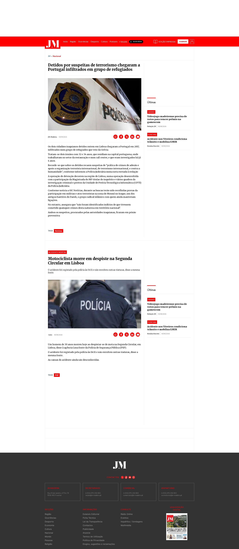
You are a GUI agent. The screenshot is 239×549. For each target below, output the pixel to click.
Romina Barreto (153, 146)
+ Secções (123, 42)
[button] (192, 41)
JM (49, 56)
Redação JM (151, 126)
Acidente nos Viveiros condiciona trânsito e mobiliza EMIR (167, 140)
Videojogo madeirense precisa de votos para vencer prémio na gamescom (167, 119)
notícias (58, 231)
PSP (57, 375)
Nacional (57, 56)
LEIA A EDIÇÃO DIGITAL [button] (177, 508)
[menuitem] (65, 41)
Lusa (50, 335)
